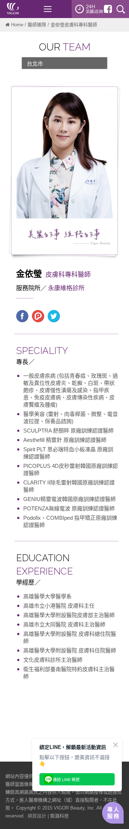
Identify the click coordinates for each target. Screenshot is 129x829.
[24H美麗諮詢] (89, 9)
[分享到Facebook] (22, 315)
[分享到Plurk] (38, 315)
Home (17, 24)
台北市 (35, 64)
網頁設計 (37, 816)
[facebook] (108, 9)
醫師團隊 (37, 24)
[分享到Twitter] (54, 315)
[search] (120, 9)
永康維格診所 (66, 288)
